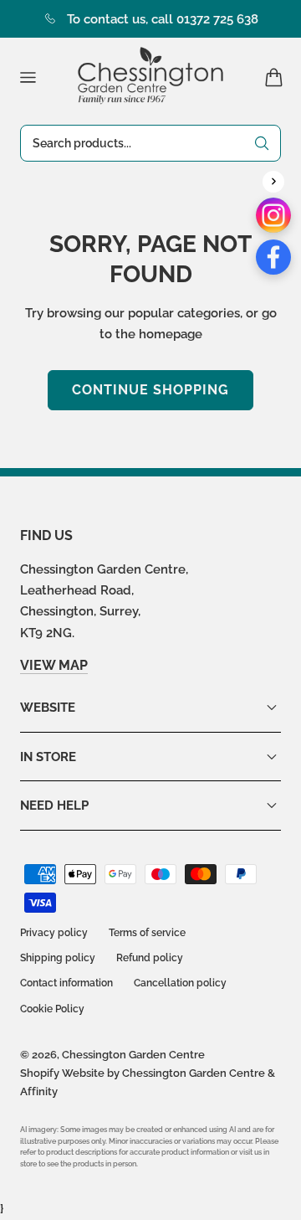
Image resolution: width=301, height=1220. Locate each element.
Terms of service (147, 933)
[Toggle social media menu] (273, 182)
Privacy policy (54, 933)
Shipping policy (57, 958)
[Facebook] (273, 257)
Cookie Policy (52, 1009)
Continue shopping (150, 390)
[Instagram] (273, 215)
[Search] (261, 143)
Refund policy (149, 958)
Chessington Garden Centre (133, 1054)
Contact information (66, 983)
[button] (27, 77)
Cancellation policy (180, 983)
